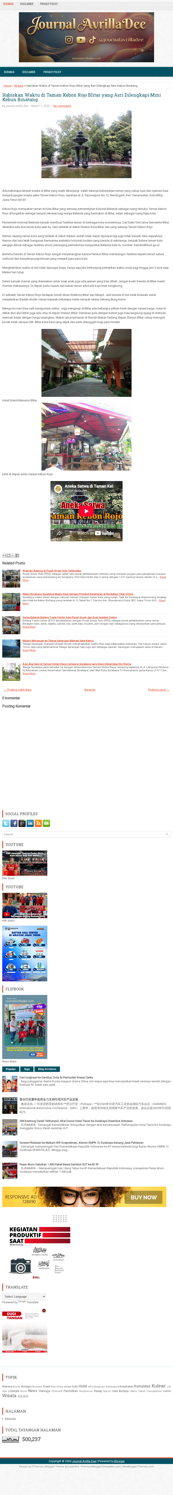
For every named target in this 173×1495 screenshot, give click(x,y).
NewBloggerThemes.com (138, 1466)
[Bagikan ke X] (13, 555)
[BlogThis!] (8, 555)
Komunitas (142, 1386)
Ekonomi (37, 1386)
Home (7, 85)
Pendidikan (71, 1391)
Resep (98, 1391)
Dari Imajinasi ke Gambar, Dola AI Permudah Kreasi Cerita (56, 1077)
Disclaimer (26, 4)
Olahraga (44, 1391)
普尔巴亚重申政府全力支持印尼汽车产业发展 (49, 1099)
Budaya (26, 1386)
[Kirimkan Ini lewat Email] (4, 555)
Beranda (8, 4)
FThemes (37, 1466)
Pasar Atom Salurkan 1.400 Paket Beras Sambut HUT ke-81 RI (59, 1164)
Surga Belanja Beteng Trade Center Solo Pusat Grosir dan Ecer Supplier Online (70, 617)
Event (46, 1386)
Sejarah (107, 1391)
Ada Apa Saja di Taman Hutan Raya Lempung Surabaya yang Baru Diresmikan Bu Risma (77, 664)
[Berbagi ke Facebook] (17, 555)
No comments (62, 106)
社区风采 (23, 1396)
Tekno (133, 1391)
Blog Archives (47, 1069)
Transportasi (154, 1391)
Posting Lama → (158, 689)
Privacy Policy (49, 4)
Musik (23, 1391)
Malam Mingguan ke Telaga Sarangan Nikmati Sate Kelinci (58, 640)
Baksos (7, 1386)
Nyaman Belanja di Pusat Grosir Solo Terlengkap (52, 570)
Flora (60, 1386)
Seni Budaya (120, 1391)
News (32, 1391)
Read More (29, 626)
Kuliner (159, 1386)
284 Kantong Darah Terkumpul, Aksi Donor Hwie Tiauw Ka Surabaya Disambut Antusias (76, 1121)
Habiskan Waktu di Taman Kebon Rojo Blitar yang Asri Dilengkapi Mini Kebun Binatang (81, 97)
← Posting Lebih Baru (18, 689)
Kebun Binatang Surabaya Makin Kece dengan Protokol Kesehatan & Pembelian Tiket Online (78, 594)
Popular (11, 1069)
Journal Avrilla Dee (84, 1461)
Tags (27, 1069)
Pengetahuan (86, 1391)
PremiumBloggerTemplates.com (101, 1466)
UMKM (167, 1391)
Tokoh (142, 1391)
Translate (33, 1302)
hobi (75, 1386)
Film (53, 1386)
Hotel (83, 1386)
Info (90, 1386)
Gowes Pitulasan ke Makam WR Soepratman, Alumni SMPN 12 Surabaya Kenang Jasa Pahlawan (81, 1142)
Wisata (18, 85)
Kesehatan (126, 1386)
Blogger (119, 1461)
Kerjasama (112, 1386)
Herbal (67, 1386)
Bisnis (16, 1386)
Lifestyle (13, 1391)
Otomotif (56, 1391)
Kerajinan (99, 1386)
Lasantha (73, 1466)
